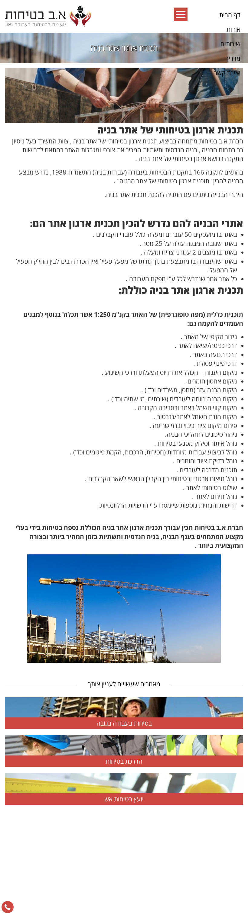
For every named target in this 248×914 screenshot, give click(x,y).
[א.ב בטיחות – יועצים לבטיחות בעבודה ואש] (48, 16)
